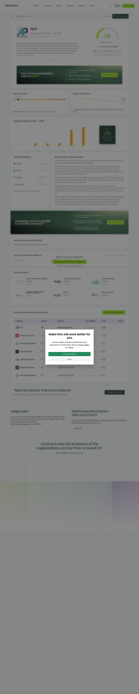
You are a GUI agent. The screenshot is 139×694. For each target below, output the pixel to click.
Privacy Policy (83, 345)
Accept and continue (69, 354)
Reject (69, 359)
